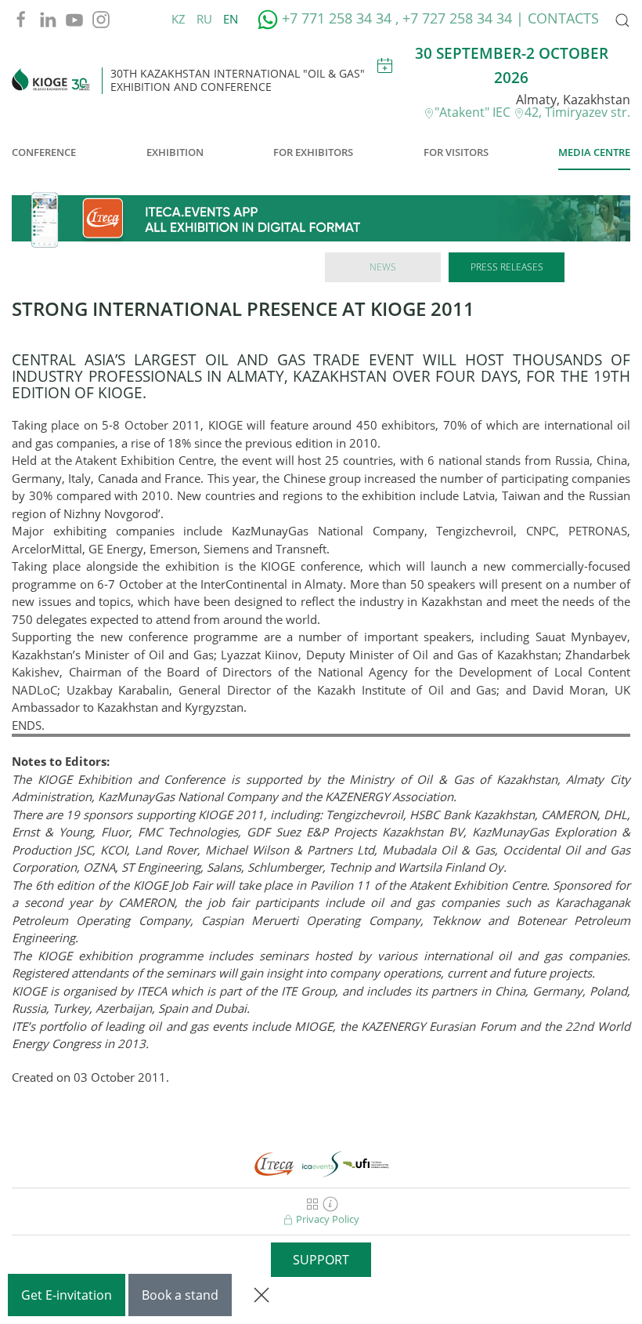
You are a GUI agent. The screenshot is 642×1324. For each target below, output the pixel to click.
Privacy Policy (326, 1219)
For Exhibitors (313, 152)
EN (230, 19)
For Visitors (456, 152)
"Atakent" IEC (474, 112)
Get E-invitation (66, 1295)
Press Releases (507, 267)
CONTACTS (563, 18)
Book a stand (180, 1295)
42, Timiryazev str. (577, 112)
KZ (180, 19)
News (383, 267)
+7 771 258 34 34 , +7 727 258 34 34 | (403, 18)
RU (206, 19)
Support (321, 1259)
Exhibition (175, 152)
